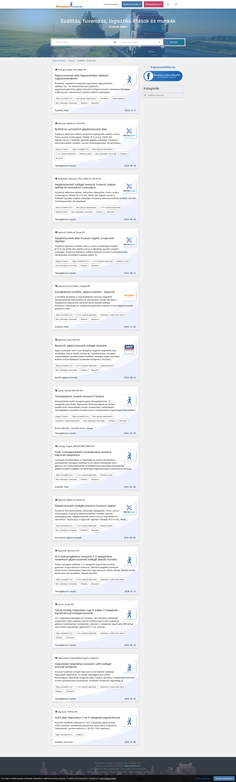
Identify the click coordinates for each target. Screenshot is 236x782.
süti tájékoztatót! (108, 778)
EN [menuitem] (168, 4)
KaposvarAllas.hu (132, 766)
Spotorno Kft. (73, 550)
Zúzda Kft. (69, 604)
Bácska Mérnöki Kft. (74, 390)
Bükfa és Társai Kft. (76, 123)
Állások (71, 60)
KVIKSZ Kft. (72, 712)
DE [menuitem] (176, 4)
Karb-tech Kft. (73, 340)
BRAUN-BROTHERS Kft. (84, 446)
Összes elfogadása (224, 778)
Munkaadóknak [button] (153, 4)
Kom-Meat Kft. (80, 69)
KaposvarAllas (58, 60)
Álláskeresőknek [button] (131, 4)
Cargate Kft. (85, 286)
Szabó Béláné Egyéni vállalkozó (84, 658)
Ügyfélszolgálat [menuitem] (111, 4)
